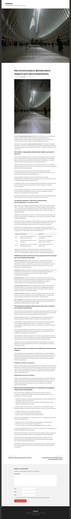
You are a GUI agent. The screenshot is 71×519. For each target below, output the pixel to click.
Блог (15, 67)
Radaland (9, 3)
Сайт (15, 494)
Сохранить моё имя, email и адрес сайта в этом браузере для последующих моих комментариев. (32, 497)
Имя (15, 488)
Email (15, 491)
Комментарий (17, 473)
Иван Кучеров (23, 76)
